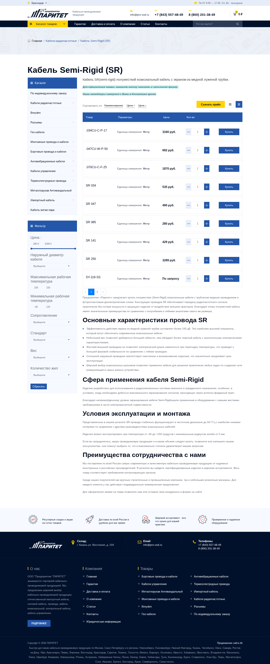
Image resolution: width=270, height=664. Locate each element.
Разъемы (36, 122)
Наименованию (113, 105)
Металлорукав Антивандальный (50, 190)
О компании (127, 23)
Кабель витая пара (42, 209)
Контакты (161, 23)
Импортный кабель (42, 200)
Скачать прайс (211, 104)
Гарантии (80, 23)
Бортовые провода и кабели (48, 151)
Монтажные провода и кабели (49, 141)
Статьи (145, 23)
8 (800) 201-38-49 (202, 15)
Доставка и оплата (103, 23)
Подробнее (39, 623)
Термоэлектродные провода (48, 180)
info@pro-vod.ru (139, 14)
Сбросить (39, 386)
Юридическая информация (104, 621)
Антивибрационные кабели (47, 161)
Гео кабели (37, 132)
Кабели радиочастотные (46, 103)
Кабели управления (42, 171)
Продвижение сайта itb (229, 643)
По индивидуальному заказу (48, 93)
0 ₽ (240, 14)
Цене (130, 105)
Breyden (35, 112)
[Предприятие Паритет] (48, 13)
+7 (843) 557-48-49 (169, 15)
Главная (37, 40)
